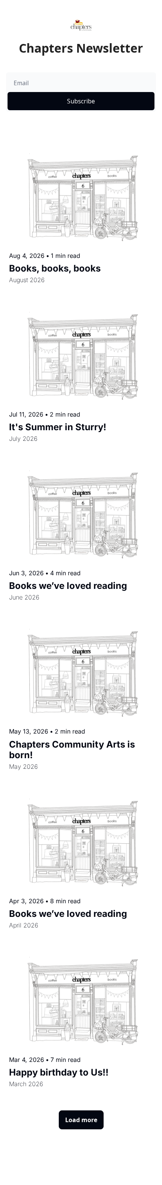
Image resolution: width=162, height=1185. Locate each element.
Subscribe (81, 101)
